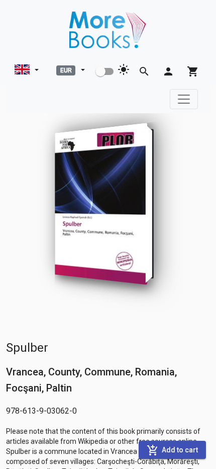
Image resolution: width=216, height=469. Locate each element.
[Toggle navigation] (184, 99)
